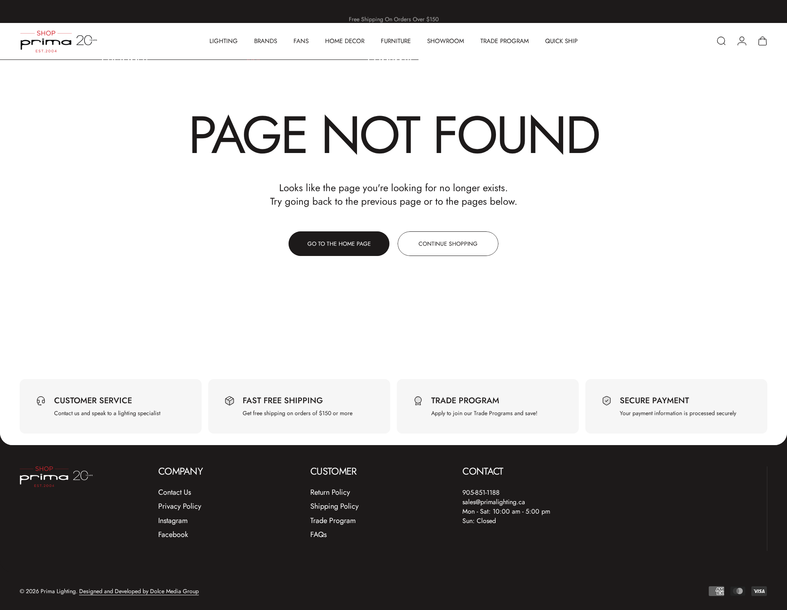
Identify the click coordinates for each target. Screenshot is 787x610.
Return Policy (330, 492)
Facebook (173, 534)
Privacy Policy (179, 506)
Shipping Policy (334, 506)
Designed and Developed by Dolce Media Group (139, 591)
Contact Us (174, 492)
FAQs (318, 534)
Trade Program (333, 520)
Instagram (173, 520)
